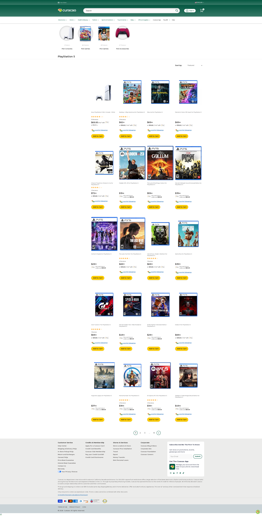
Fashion (94, 20)
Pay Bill (165, 20)
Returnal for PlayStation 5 (155, 112)
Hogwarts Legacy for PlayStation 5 (101, 395)
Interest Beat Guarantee (67, 463)
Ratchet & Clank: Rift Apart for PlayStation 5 (188, 112)
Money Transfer (119, 457)
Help (173, 20)
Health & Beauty (83, 20)
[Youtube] (174, 473)
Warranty (61, 469)
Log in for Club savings (101, 130)
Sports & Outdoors (107, 20)
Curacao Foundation (148, 451)
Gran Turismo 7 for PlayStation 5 (101, 324)
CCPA (84, 507)
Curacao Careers (147, 454)
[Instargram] (170, 473)
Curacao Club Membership (95, 451)
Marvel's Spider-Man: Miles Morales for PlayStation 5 (130, 325)
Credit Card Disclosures (94, 457)
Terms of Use (62, 507)
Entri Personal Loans (120, 460)
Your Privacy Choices (69, 471)
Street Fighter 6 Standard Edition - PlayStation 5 (157, 325)
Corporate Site (146, 449)
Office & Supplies (143, 20)
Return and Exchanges (66, 454)
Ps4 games (104, 49)
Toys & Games (121, 20)
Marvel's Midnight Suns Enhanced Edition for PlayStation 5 (188, 183)
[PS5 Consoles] (67, 33)
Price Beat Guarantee (66, 460)
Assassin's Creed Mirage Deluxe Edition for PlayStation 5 (187, 396)
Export (115, 454)
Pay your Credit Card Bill (94, 454)
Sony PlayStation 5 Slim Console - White (103, 112)
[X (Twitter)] (180, 473)
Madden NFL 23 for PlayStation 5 (128, 183)
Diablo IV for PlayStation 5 (183, 324)
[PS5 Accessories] (122, 33)
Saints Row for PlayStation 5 (183, 254)
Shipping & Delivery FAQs (67, 449)
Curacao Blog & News (149, 446)
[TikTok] (183, 473)
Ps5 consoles (67, 49)
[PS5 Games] (85, 34)
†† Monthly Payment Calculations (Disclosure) (73, 495)
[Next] (159, 433)
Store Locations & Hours (122, 446)
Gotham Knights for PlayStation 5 (101, 254)
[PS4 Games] (104, 34)
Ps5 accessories (122, 49)
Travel (115, 451)
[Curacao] (67, 11)
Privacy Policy (74, 507)
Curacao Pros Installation (122, 449)
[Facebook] (177, 473)
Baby (132, 20)
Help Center (62, 446)
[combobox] (131, 10)
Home (72, 20)
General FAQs (63, 457)
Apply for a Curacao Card (94, 446)
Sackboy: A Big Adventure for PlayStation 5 (132, 112)
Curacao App (157, 20)
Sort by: (178, 65)
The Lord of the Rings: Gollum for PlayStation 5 (157, 183)
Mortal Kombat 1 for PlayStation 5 (129, 395)
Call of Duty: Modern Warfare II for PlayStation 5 (157, 254)
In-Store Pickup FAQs (65, 451)
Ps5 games (85, 49)
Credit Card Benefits (93, 449)
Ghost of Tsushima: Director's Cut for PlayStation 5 (102, 183)
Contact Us (62, 466)
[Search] (176, 10)
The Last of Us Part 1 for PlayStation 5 (130, 254)
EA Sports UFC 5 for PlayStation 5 (157, 395)
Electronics (61, 20)
